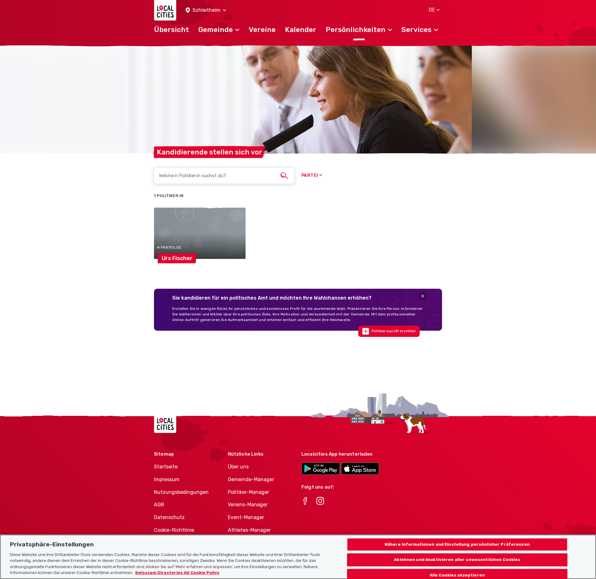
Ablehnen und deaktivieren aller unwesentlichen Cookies (457, 560)
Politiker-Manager (248, 492)
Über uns (238, 467)
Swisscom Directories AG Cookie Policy (177, 572)
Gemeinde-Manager (251, 479)
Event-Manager (246, 517)
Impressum (166, 479)
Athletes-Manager (249, 530)
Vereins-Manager (248, 505)
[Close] (422, 296)
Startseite (166, 467)
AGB (159, 505)
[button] (206, 10)
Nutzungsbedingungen (181, 492)
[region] (298, 557)
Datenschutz (169, 517)
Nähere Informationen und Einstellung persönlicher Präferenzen (457, 544)
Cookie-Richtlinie (174, 530)
